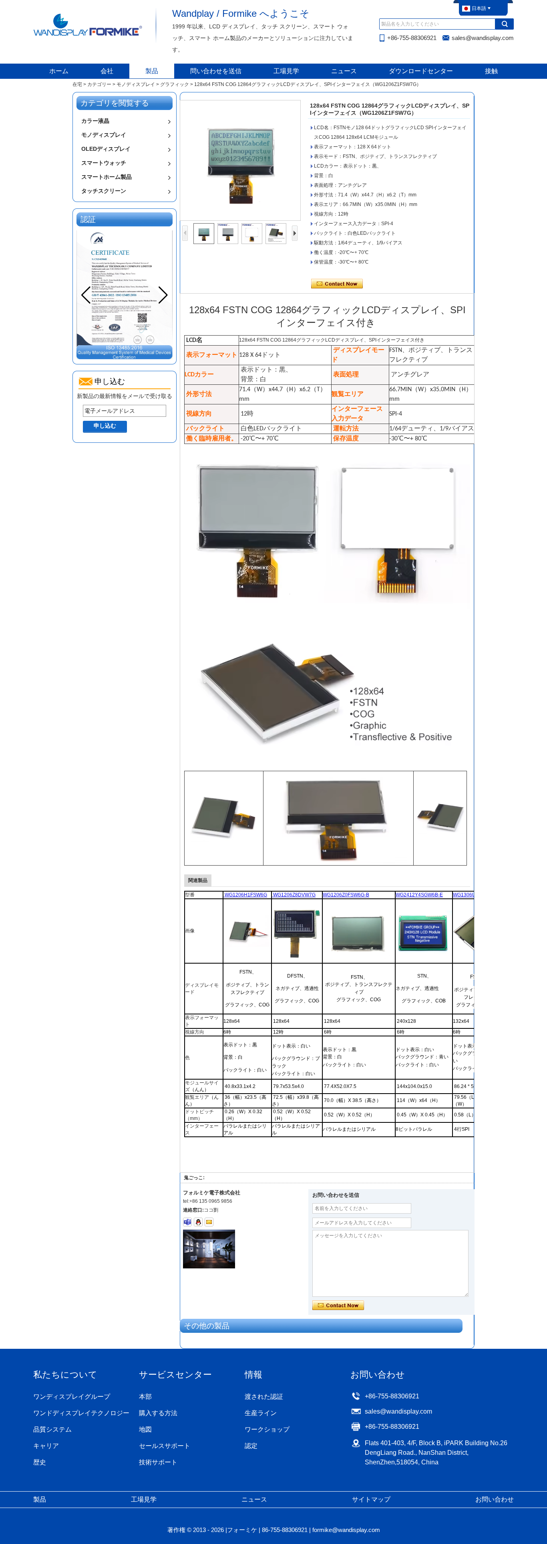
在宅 (77, 84)
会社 (107, 71)
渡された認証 (264, 1396)
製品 (151, 71)
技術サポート (158, 1462)
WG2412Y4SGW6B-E (419, 895)
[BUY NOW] (297, 958)
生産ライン (261, 1413)
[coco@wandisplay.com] (209, 1222)
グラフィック (174, 84)
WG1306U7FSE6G (473, 895)
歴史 (39, 1462)
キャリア (46, 1445)
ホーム (58, 71)
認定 (251, 1445)
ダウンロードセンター (421, 71)
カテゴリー (99, 84)
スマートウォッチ (103, 163)
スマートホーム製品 (106, 177)
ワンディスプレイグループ (71, 1396)
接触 (491, 71)
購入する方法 (158, 1413)
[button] (163, 295)
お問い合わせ (494, 1499)
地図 (145, 1429)
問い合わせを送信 (215, 71)
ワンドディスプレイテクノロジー (81, 1413)
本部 (145, 1396)
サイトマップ (371, 1499)
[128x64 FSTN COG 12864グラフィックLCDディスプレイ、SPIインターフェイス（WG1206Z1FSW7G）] (240, 160)
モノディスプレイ (136, 84)
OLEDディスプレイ (106, 149)
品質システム (52, 1429)
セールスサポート (164, 1445)
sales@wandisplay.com (483, 37)
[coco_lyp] (187, 1222)
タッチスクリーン (103, 191)
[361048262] (198, 1222)
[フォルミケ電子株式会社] (88, 35)
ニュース (344, 71)
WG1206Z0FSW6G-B (346, 895)
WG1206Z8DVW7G (294, 895)
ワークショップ (267, 1429)
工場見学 (286, 71)
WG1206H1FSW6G (245, 895)
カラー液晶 (95, 121)
